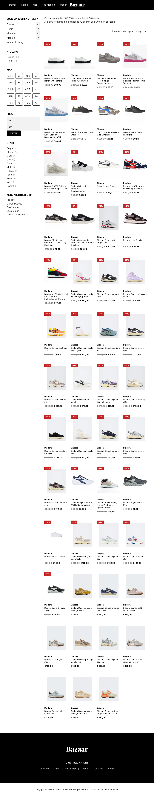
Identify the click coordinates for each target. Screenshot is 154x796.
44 (36, 96)
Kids (35, 4)
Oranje (10, 170)
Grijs (9, 159)
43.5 (27, 96)
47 (36, 102)
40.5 (27, 89)
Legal (57, 769)
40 (19, 89)
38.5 (27, 82)
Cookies (85, 769)
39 (36, 82)
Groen (10, 163)
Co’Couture (13, 207)
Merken (11, 37)
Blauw (10, 152)
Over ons (44, 769)
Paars (9, 174)
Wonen (63, 4)
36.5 (27, 75)
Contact (99, 769)
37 (36, 75)
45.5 (27, 102)
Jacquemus (13, 210)
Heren (24, 4)
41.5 (10, 96)
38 (19, 82)
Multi (9, 167)
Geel (9, 155)
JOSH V (11, 200)
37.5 (10, 82)
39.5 (10, 89)
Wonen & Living (15, 42)
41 (36, 89)
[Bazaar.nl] (77, 4)
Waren (111, 769)
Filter (13, 133)
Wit (8, 182)
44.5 (10, 102)
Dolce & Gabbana (16, 214)
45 (19, 102)
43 (19, 96)
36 (19, 75)
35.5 (10, 75)
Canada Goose (14, 203)
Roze (9, 178)
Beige (10, 148)
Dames (13, 4)
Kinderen (11, 33)
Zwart (9, 185)
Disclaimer (70, 769)
